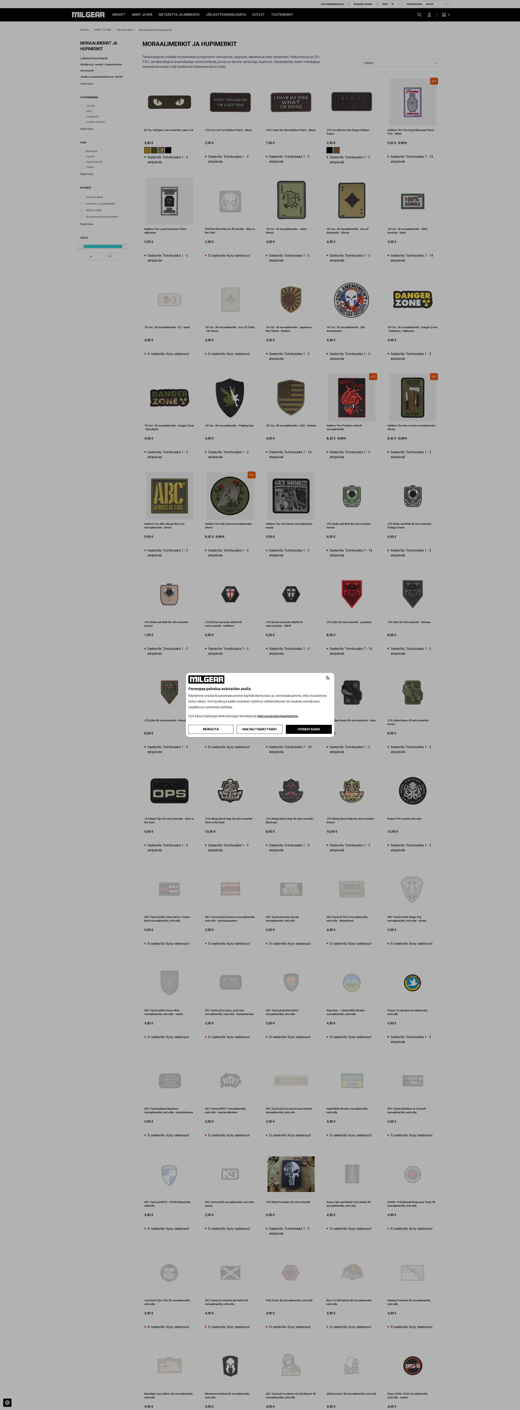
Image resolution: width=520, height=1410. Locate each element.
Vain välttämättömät (259, 729)
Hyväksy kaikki (309, 729)
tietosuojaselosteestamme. (278, 716)
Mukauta (211, 729)
